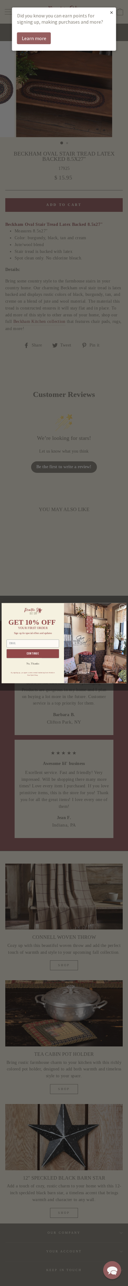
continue (33, 653)
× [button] (111, 12)
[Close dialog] (122, 607)
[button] (112, 1270)
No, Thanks (32, 663)
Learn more (34, 38)
